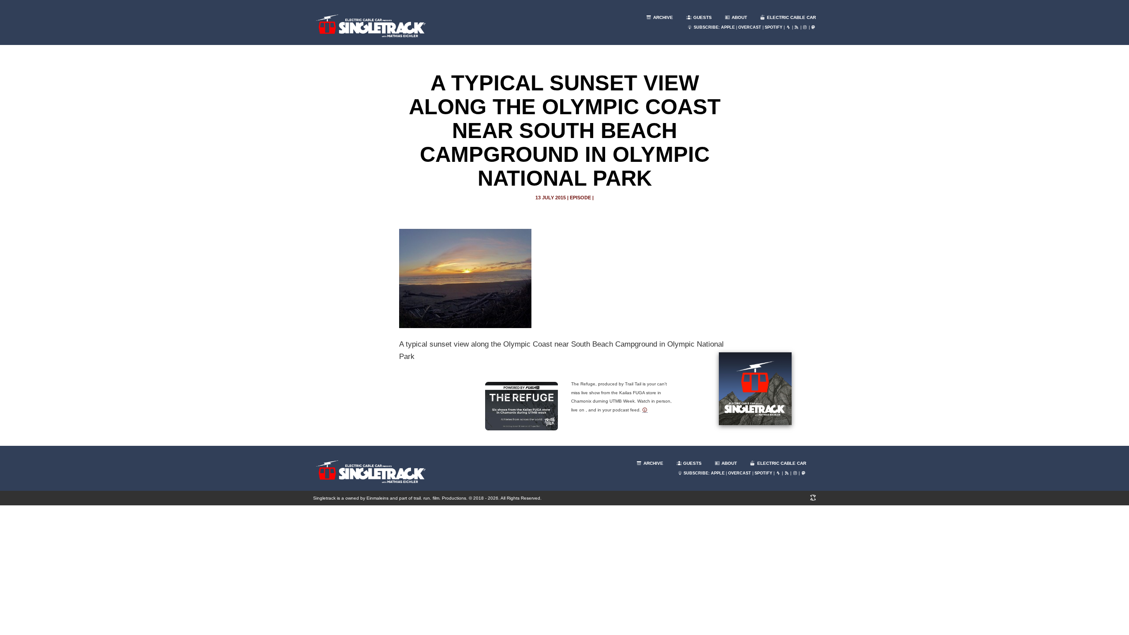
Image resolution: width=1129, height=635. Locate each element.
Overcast (749, 27)
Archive (662, 17)
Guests (702, 17)
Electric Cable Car (791, 17)
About (738, 17)
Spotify (773, 27)
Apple (728, 27)
